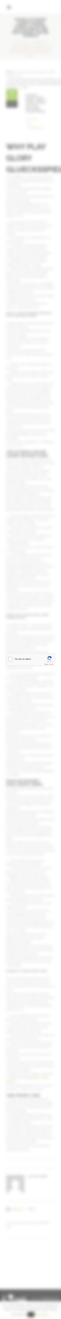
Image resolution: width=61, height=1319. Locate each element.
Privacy (46, 664)
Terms (51, 664)
